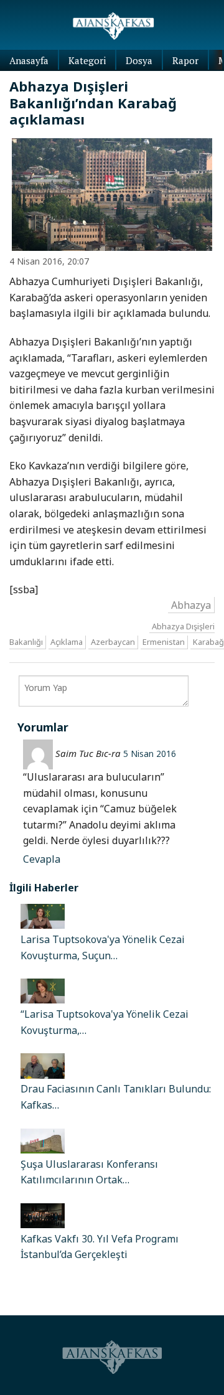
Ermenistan (163, 642)
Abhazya (191, 604)
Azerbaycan (113, 642)
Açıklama (66, 642)
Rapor (185, 60)
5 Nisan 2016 (149, 753)
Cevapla (41, 859)
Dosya (139, 60)
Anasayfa (29, 60)
